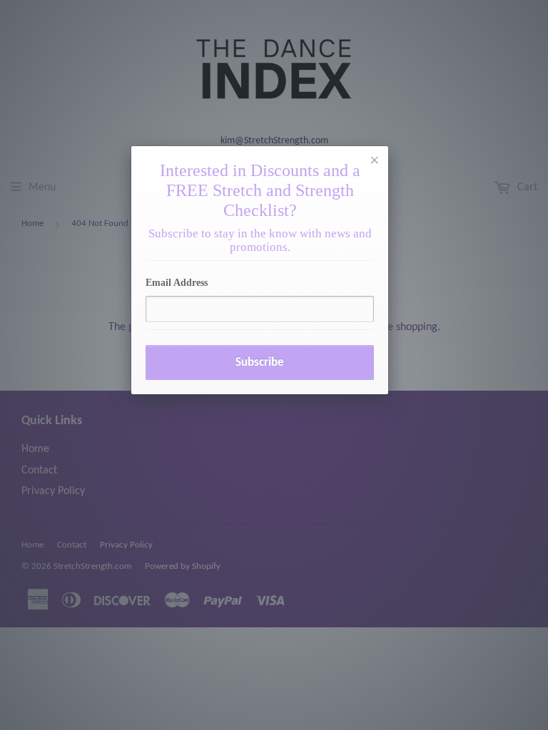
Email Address (177, 282)
